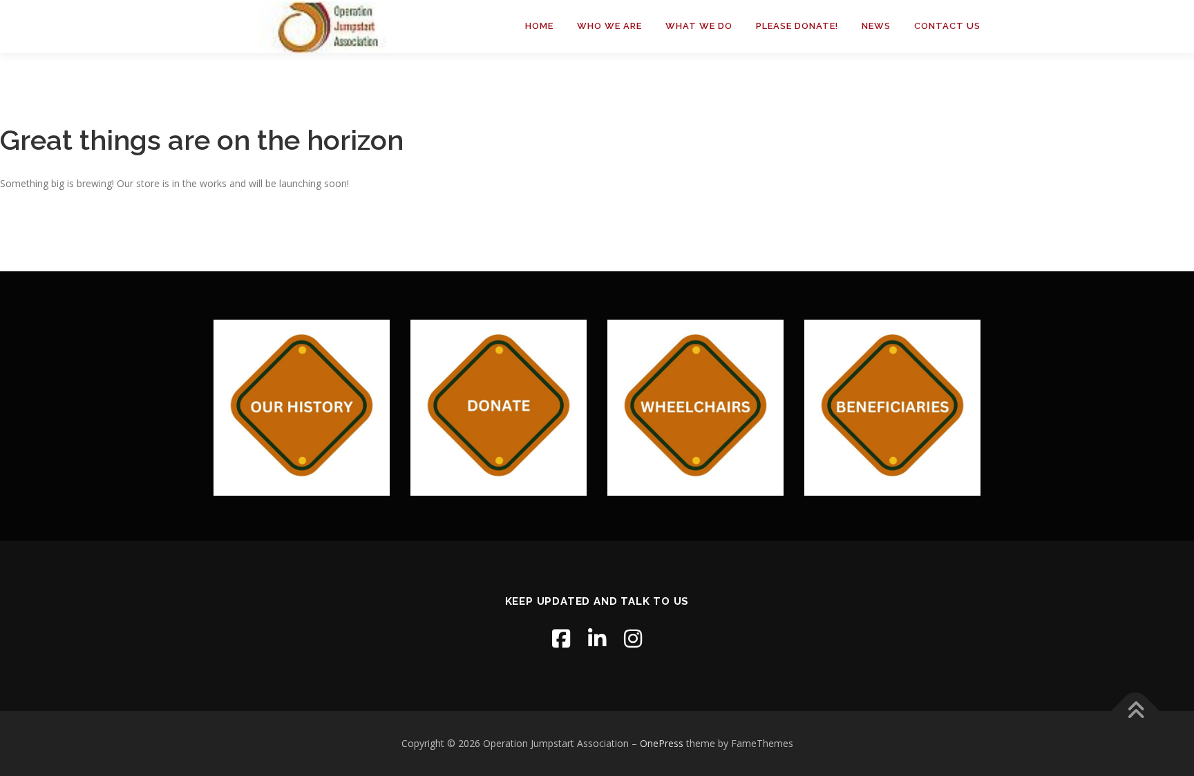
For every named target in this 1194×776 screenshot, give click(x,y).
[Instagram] (633, 638)
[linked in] (597, 638)
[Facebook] (561, 638)
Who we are (609, 26)
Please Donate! (797, 26)
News (876, 26)
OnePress (661, 743)
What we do (698, 26)
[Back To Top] (1135, 711)
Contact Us (947, 26)
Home (539, 26)
